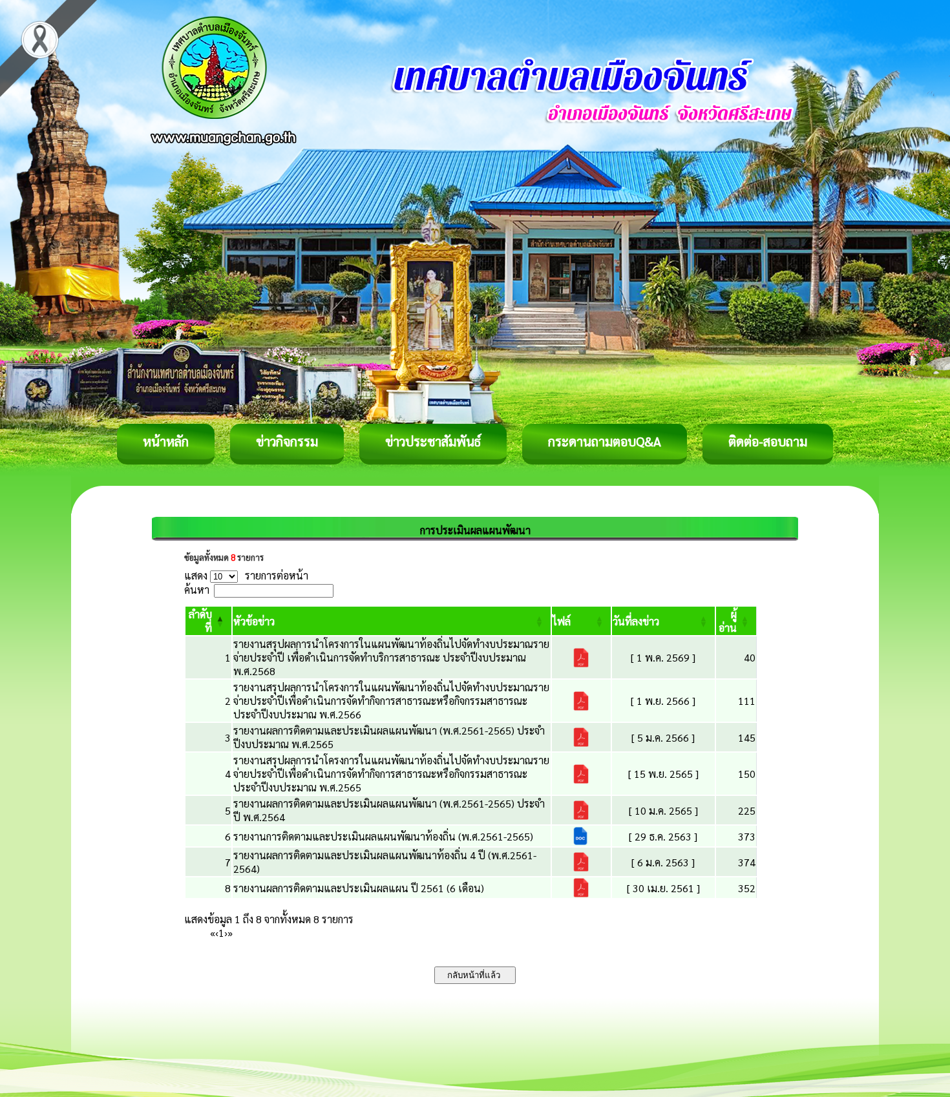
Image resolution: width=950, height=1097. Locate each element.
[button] (254, 621)
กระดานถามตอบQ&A (604, 441)
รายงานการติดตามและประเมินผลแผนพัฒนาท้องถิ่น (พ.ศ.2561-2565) (383, 836)
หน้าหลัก (166, 441)
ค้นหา (196, 589)
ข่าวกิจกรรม (287, 441)
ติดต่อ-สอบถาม (767, 441)
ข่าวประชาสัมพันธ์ (433, 441)
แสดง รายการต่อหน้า (246, 575)
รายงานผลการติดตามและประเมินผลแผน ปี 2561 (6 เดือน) (358, 888)
